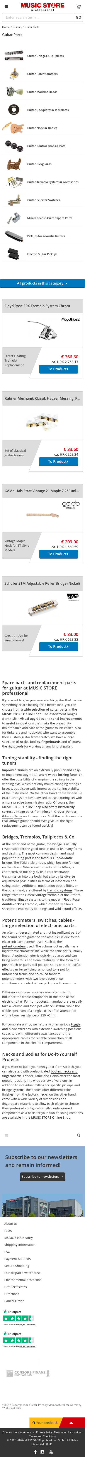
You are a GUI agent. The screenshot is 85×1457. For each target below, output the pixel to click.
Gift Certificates (15, 1287)
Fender (71, 811)
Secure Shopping (16, 1266)
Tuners (22, 770)
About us (10, 1223)
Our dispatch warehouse (22, 1273)
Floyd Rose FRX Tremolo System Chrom (37, 305)
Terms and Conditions (42, 1436)
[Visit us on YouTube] (51, 1452)
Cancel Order (14, 1301)
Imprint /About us (24, 1432)
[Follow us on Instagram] (43, 1452)
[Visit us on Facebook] (35, 1452)
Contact (7, 1432)
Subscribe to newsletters (40, 1176)
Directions (11, 1294)
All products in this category (41, 283)
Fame (18, 816)
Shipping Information (20, 1245)
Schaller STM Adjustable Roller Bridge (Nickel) (42, 583)
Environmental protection (23, 1280)
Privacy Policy (44, 1432)
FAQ (7, 1252)
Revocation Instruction (67, 1432)
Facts (8, 1230)
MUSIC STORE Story (18, 1238)
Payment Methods (17, 1259)
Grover (59, 811)
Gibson (7, 816)
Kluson (47, 811)
